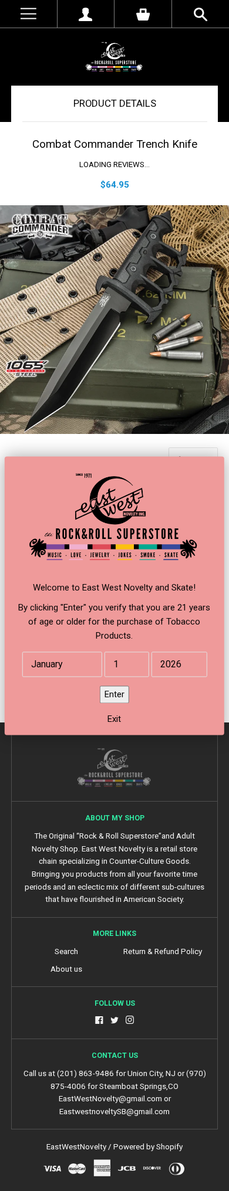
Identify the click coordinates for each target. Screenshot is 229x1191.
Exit (114, 719)
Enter (114, 694)
